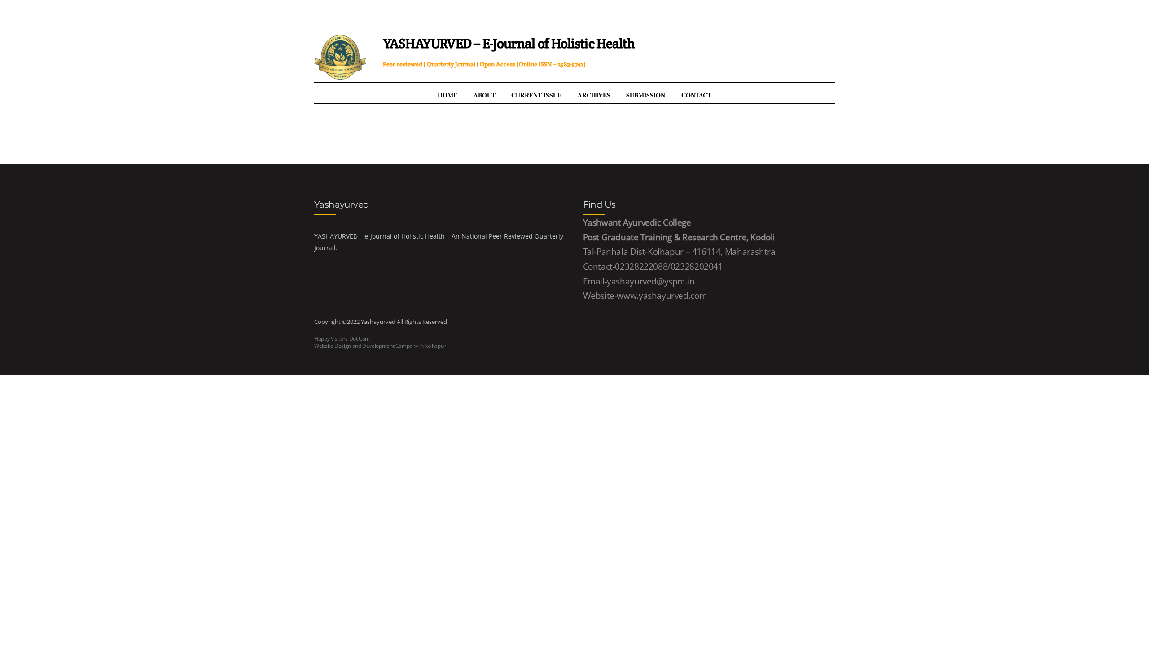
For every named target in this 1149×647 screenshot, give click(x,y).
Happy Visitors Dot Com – (380, 342)
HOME (447, 95)
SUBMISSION (645, 95)
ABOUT (485, 95)
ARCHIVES (594, 95)
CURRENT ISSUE (536, 95)
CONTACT (696, 95)
